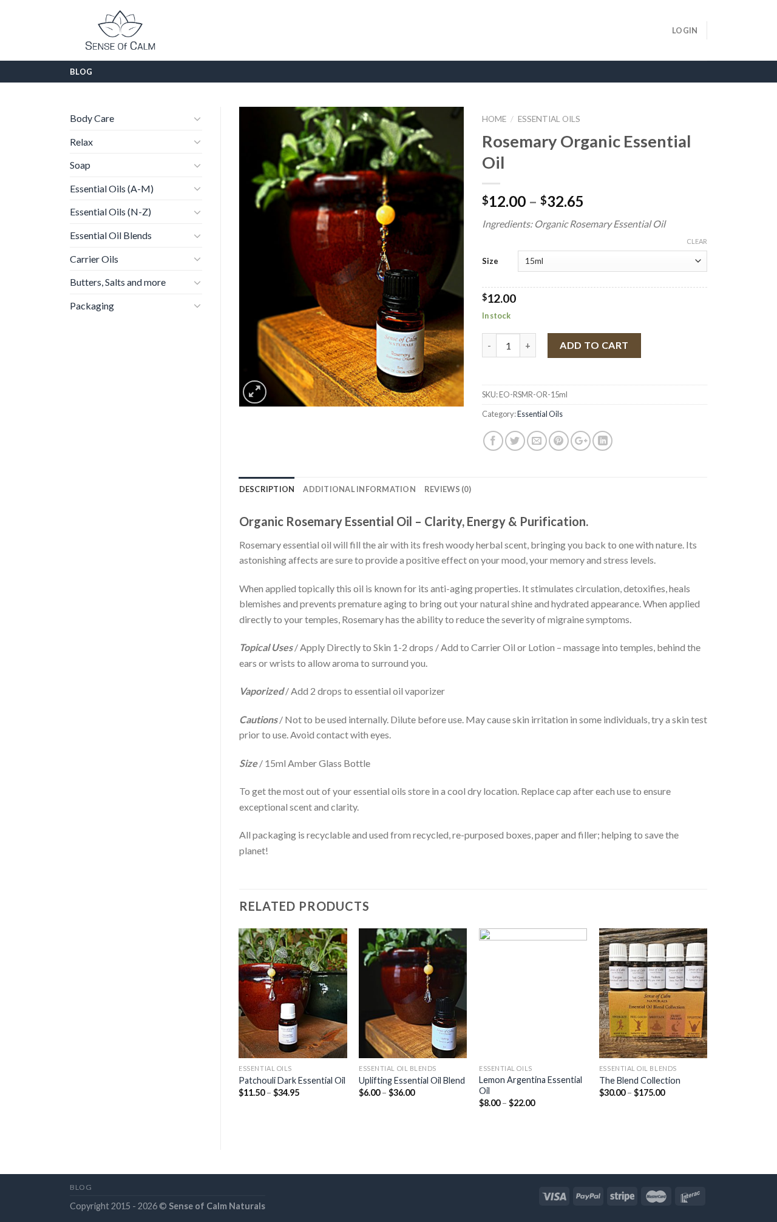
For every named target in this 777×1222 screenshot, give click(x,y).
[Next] (706, 1028)
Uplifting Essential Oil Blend (412, 1080)
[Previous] (240, 1028)
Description (267, 489)
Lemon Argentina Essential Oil (530, 1085)
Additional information (359, 489)
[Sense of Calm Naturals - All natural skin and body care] (120, 30)
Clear (697, 241)
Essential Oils (549, 119)
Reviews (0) (447, 489)
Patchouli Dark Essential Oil (292, 1080)
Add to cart (594, 345)
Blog (81, 71)
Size (490, 261)
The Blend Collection (639, 1080)
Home (494, 119)
